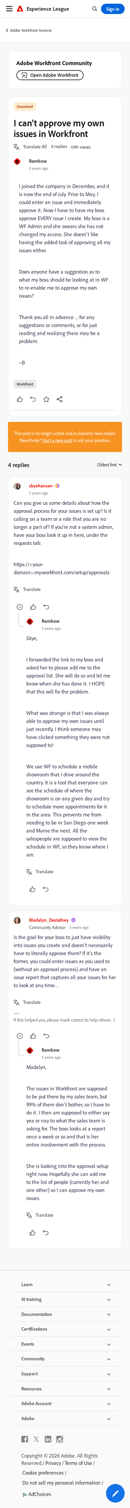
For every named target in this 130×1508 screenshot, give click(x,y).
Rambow (38, 161)
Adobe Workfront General (31, 30)
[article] (65, 547)
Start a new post (57, 440)
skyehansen (41, 485)
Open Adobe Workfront (54, 75)
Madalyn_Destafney (49, 920)
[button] (35, 147)
